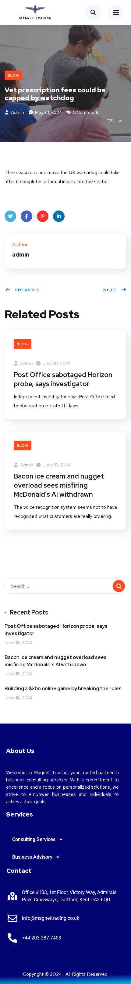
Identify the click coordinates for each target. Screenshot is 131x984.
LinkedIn (59, 216)
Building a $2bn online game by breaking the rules (63, 688)
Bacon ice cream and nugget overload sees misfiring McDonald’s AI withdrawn (59, 485)
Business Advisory (32, 857)
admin (17, 112)
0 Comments (86, 112)
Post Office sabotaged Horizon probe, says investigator (63, 379)
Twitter (10, 216)
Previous (27, 290)
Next (110, 290)
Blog (13, 75)
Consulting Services (33, 839)
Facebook (26, 216)
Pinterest (42, 216)
